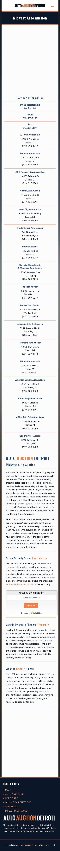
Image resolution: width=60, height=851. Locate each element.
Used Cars (11, 798)
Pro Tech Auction (30, 287)
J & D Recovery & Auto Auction (30, 172)
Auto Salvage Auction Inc (30, 398)
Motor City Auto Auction (30, 209)
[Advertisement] (30, 63)
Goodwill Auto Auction (30, 436)
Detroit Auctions (30, 246)
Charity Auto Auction (30, 190)
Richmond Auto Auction (30, 342)
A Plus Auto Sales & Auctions (30, 417)
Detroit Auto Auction (30, 153)
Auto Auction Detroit (29, 845)
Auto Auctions (14, 794)
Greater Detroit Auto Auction (30, 228)
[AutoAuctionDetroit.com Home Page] (30, 6)
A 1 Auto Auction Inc (30, 135)
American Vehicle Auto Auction (30, 380)
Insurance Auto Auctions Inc (30, 324)
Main (8, 789)
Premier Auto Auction (30, 305)
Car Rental (12, 806)
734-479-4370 (30, 128)
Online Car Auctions (18, 802)
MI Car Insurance (16, 810)
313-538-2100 (30, 118)
